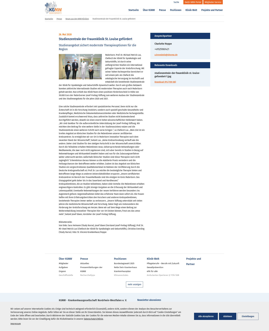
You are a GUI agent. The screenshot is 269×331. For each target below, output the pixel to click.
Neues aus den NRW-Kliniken (77, 19)
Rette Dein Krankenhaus (125, 267)
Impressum (16, 323)
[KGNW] (53, 4)
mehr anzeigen (134, 284)
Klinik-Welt (191, 10)
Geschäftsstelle (66, 275)
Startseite (133, 10)
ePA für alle (152, 271)
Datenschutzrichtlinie (93, 319)
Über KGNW (149, 10)
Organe (62, 271)
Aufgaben (63, 267)
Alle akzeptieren (206, 316)
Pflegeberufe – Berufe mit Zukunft (163, 263)
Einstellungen (248, 316)
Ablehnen (227, 316)
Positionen (175, 10)
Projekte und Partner (212, 10)
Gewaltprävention (155, 267)
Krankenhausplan (122, 271)
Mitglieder (63, 263)
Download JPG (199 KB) (165, 82)
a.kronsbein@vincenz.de (166, 54)
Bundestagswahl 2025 (124, 263)
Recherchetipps (87, 275)
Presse (162, 10)
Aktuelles (84, 263)
